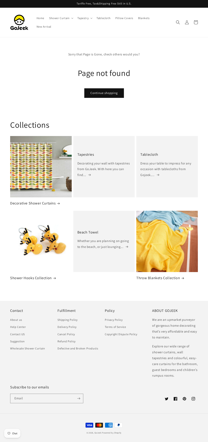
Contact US (17, 334)
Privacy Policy (113, 320)
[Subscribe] (78, 398)
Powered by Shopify (111, 432)
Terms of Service (115, 327)
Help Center (18, 327)
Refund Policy (66, 341)
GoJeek (98, 432)
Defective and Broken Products (77, 348)
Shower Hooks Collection (31, 278)
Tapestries (85, 154)
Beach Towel (88, 232)
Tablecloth (149, 154)
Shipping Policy (67, 320)
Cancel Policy (66, 334)
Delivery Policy (67, 327)
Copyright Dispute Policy (121, 334)
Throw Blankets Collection (158, 278)
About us (16, 320)
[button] (61, 18)
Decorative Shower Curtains (33, 203)
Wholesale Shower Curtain (27, 348)
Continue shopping (104, 93)
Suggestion (17, 341)
